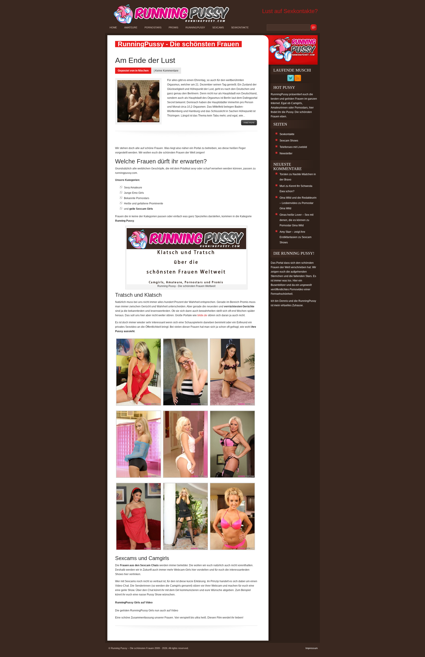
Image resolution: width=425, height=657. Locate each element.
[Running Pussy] (169, 23)
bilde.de (202, 315)
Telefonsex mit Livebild (293, 147)
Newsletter (286, 153)
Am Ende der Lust (145, 60)
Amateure (130, 27)
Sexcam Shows (289, 140)
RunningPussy (195, 27)
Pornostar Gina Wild (292, 225)
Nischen (143, 70)
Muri (282, 186)
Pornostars (153, 27)
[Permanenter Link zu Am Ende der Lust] (249, 123)
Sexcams (218, 27)
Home (113, 27)
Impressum (311, 648)
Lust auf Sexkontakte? (290, 11)
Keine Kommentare (166, 70)
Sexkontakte (240, 27)
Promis (173, 27)
